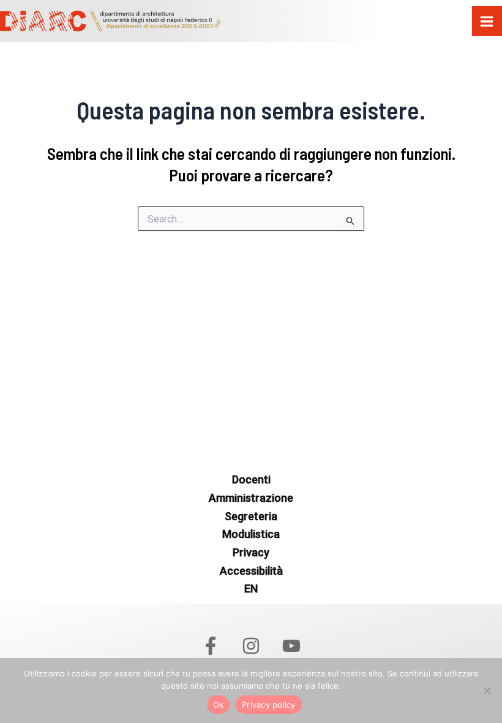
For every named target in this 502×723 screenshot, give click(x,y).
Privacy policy (269, 705)
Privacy (251, 552)
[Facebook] (210, 646)
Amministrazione (251, 497)
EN (251, 588)
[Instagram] (251, 646)
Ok (218, 705)
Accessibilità (251, 570)
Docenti (251, 479)
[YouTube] (291, 646)
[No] (487, 690)
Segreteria (251, 516)
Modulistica (251, 534)
